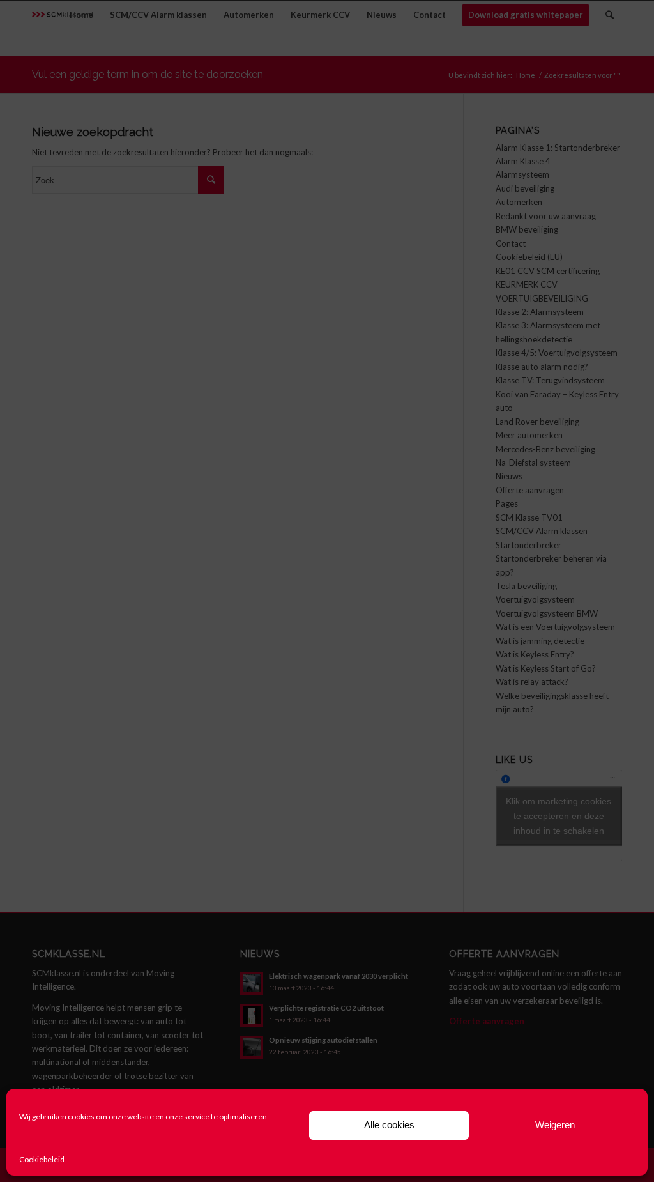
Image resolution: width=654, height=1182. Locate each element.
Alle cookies (389, 1124)
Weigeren (555, 1124)
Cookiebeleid (42, 1159)
